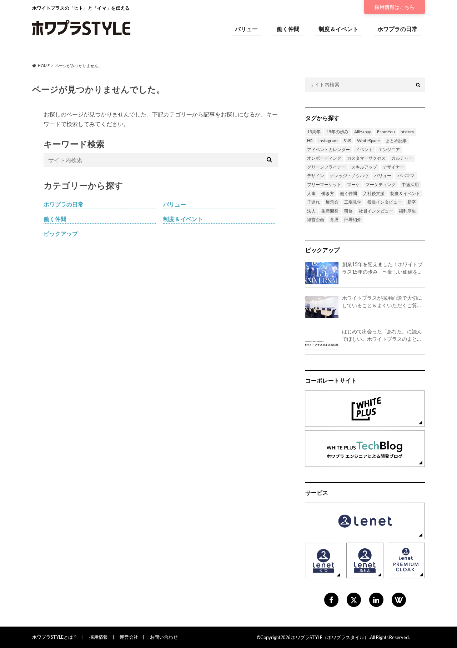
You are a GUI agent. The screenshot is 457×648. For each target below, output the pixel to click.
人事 (311, 193)
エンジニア (389, 149)
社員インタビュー (376, 211)
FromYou (386, 131)
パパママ (406, 175)
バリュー (246, 28)
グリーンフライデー (326, 167)
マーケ (353, 184)
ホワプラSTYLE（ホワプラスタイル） (330, 637)
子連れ (313, 202)
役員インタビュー (384, 202)
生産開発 (329, 211)
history (407, 131)
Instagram (328, 140)
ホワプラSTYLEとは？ (54, 637)
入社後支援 (374, 193)
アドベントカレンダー (328, 149)
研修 (348, 211)
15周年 (314, 131)
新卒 (411, 202)
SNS (347, 140)
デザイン (315, 175)
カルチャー (402, 158)
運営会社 (129, 637)
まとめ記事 (396, 140)
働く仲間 (288, 28)
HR (310, 140)
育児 (334, 219)
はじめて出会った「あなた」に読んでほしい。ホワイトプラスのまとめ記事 (382, 335)
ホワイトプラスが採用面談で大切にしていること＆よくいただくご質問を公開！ (382, 302)
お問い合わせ (164, 637)
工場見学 (352, 202)
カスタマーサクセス (366, 158)
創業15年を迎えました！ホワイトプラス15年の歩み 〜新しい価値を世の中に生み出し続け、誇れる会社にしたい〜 (382, 268)
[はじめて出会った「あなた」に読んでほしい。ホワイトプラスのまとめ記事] (321, 340)
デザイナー (393, 167)
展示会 (332, 202)
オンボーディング (324, 158)
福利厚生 (407, 211)
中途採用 (410, 184)
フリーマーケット (324, 184)
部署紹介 (352, 219)
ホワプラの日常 (397, 28)
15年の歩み (337, 131)
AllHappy (362, 131)
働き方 (327, 193)
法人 (311, 211)
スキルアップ (364, 167)
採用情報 (395, 7)
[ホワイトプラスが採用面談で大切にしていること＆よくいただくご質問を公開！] (321, 307)
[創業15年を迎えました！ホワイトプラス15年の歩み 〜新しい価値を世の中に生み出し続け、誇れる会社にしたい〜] (321, 273)
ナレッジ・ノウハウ (349, 175)
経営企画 (315, 219)
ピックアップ (61, 233)
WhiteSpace (368, 140)
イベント (364, 149)
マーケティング (381, 184)
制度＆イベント (338, 28)
